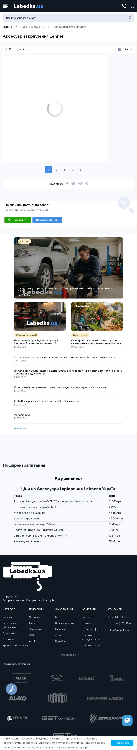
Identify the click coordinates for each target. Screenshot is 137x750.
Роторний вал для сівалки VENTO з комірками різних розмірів (53, 501)
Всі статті (20, 428)
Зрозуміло (122, 742)
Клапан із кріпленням (27, 518)
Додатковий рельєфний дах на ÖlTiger (38, 530)
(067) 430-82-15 (117, 617)
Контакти (87, 617)
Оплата (33, 623)
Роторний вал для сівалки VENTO (35, 507)
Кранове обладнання (15, 645)
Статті (59, 635)
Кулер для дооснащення (29, 512)
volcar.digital (47, 600)
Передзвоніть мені (47, 219)
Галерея (60, 629)
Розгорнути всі (67, 654)
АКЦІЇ (32, 641)
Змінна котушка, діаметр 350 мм (34, 524)
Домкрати (9, 633)
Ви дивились (67, 478)
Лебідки (7, 617)
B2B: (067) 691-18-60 (120, 623)
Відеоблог (61, 641)
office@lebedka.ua (118, 630)
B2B (31, 635)
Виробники (35, 629)
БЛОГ (58, 617)
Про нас (87, 623)
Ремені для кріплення (27, 541)
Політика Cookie (91, 645)
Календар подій (64, 623)
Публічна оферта (92, 629)
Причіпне (8, 639)
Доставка (34, 617)
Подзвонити (20, 219)
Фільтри (128, 49)
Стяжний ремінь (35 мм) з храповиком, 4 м (41, 535)
